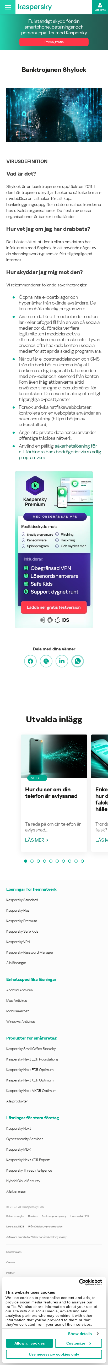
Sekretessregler (15, 1216)
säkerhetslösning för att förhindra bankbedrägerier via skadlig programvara (60, 451)
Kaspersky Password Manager (29, 952)
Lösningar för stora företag (32, 1117)
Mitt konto (100, 10)
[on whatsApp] (77, 661)
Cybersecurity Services (24, 1139)
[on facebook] (30, 661)
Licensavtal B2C (80, 1216)
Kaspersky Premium (21, 921)
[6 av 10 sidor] (57, 861)
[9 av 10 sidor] (76, 861)
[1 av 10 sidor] (26, 861)
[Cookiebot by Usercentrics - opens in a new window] (79, 1282)
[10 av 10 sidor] (82, 861)
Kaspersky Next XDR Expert (28, 1160)
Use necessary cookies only (54, 1354)
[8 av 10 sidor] (70, 861)
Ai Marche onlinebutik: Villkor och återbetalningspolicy (36, 1237)
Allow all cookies (29, 1343)
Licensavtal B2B (15, 1226)
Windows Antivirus (20, 1021)
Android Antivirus (19, 990)
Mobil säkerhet (17, 1011)
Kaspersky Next (18, 1128)
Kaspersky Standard (22, 900)
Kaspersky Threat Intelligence (29, 1170)
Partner (10, 1272)
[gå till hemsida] (35, 7)
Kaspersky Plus (18, 910)
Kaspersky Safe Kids (22, 931)
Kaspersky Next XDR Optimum (29, 1080)
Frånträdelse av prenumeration (45, 1226)
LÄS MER (34, 840)
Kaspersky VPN (18, 942)
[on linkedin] (62, 661)
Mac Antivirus (16, 1000)
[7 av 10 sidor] (63, 861)
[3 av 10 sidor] (38, 861)
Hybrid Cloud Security (23, 1181)
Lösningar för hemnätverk (31, 889)
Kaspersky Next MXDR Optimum (31, 1091)
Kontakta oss (13, 1251)
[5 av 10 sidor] (51, 861)
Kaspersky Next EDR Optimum (29, 1070)
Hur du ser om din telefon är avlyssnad (51, 792)
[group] (54, 793)
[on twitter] (46, 661)
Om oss (10, 1262)
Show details (80, 1333)
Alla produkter (17, 1101)
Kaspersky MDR (18, 1149)
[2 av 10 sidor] (32, 861)
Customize (75, 1343)
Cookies (32, 1216)
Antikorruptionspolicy (54, 1216)
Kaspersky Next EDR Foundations (32, 1059)
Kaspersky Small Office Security (31, 1049)
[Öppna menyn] (7, 7)
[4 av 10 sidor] (44, 861)
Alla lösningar (16, 963)
